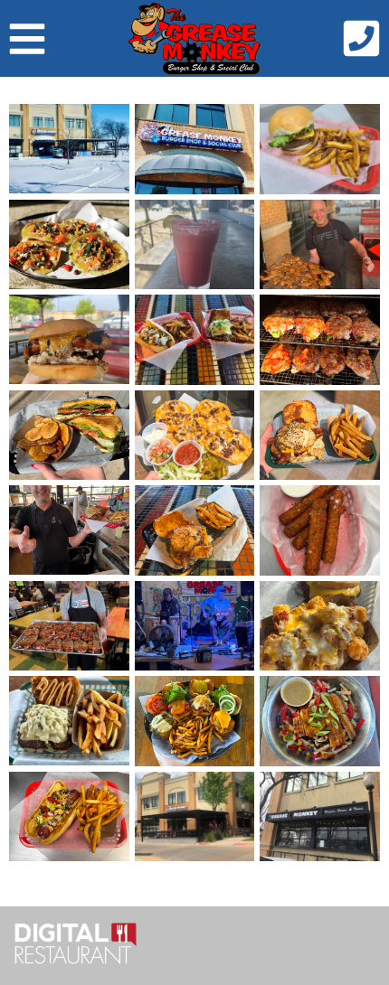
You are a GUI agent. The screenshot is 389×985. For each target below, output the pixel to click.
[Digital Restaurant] (75, 945)
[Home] (194, 38)
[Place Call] (361, 43)
